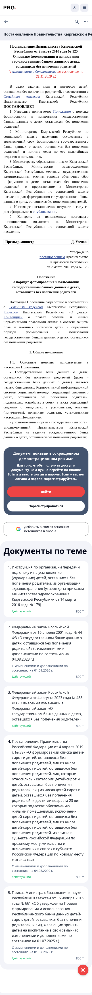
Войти (46, 492)
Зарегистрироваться (46, 506)
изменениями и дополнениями (34, 71)
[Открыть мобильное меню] (84, 8)
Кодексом (11, 312)
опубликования (44, 211)
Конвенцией (13, 317)
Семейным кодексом (22, 96)
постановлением (52, 257)
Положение (62, 111)
